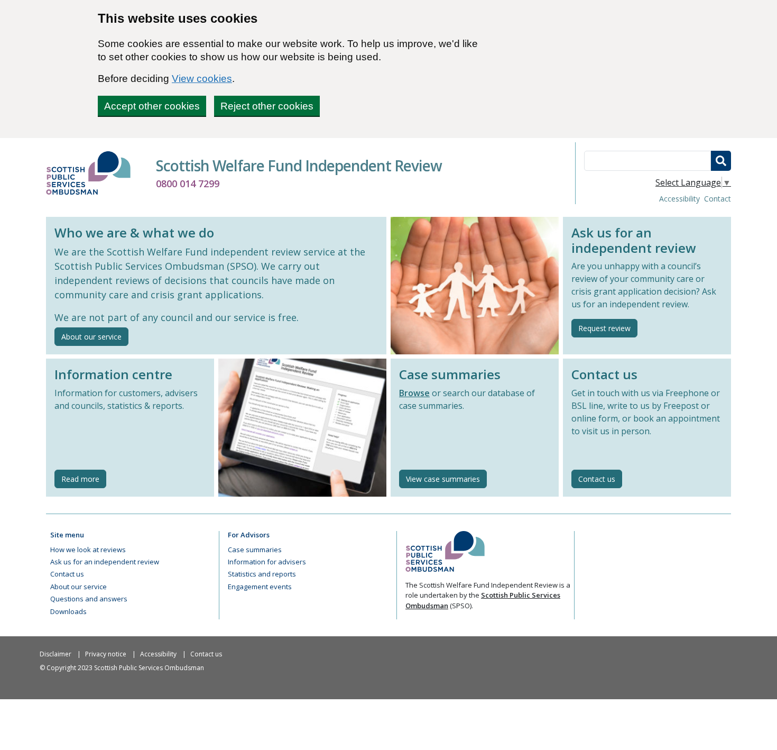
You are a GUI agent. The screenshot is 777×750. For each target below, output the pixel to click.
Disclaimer (55, 654)
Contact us (596, 479)
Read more (83, 478)
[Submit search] (721, 161)
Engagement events (260, 586)
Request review (604, 328)
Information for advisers (267, 561)
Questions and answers (88, 598)
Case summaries (255, 549)
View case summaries (443, 479)
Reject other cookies (266, 106)
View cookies (202, 78)
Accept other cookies (152, 106)
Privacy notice (105, 654)
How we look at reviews (88, 549)
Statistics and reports (262, 574)
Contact (717, 199)
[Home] (92, 173)
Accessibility (679, 199)
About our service (91, 337)
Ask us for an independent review (104, 561)
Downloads (68, 611)
